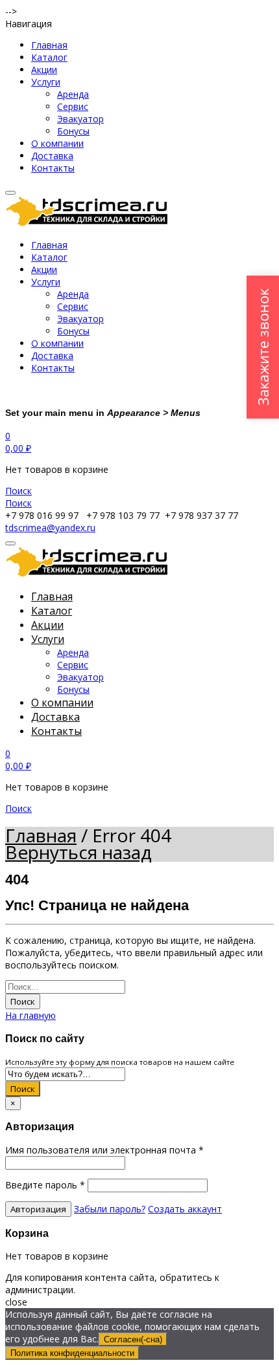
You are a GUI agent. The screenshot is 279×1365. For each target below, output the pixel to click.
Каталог (49, 57)
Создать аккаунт (185, 1209)
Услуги (45, 82)
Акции (44, 69)
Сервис (72, 106)
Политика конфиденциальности (72, 1353)
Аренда (73, 94)
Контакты (53, 168)
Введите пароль (45, 1185)
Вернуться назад (78, 852)
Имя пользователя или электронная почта (104, 1150)
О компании (57, 143)
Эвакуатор (80, 119)
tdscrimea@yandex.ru (50, 527)
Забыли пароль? (109, 1209)
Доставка (52, 155)
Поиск (22, 1001)
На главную (30, 1015)
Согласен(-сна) (133, 1339)
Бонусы (73, 131)
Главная (49, 45)
